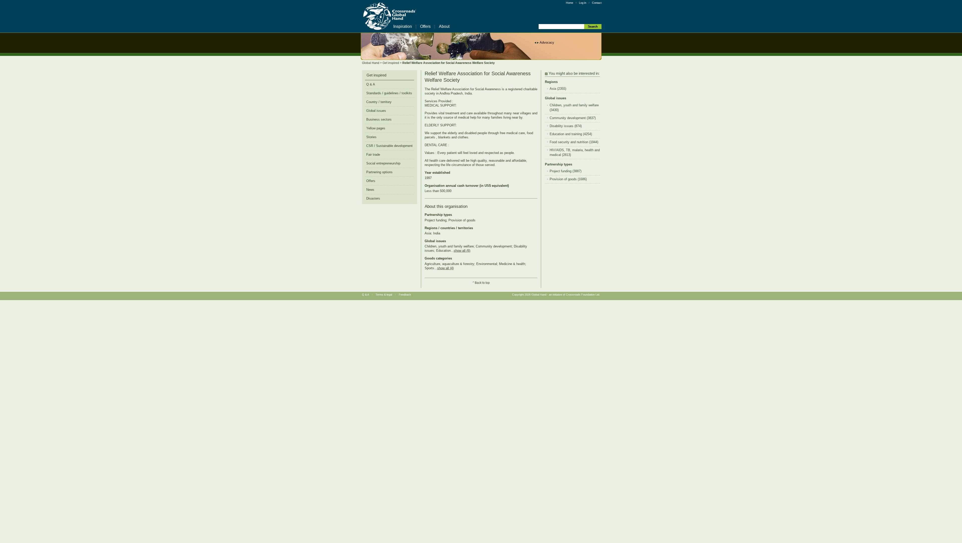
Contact (597, 2)
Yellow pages (375, 128)
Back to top (482, 283)
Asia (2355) (558, 88)
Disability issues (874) (566, 126)
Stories (371, 137)
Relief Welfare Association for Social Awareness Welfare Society (448, 63)
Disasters (373, 198)
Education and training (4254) (571, 134)
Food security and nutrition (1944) (574, 142)
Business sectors (379, 119)
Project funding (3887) (565, 171)
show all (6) (462, 250)
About (444, 26)
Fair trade (373, 154)
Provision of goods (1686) (568, 179)
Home (569, 2)
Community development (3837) (573, 118)
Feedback (405, 294)
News (370, 190)
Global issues (376, 111)
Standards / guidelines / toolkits (389, 93)
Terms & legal (384, 294)
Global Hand (371, 63)
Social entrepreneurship (383, 163)
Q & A (370, 84)
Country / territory (379, 102)
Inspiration (402, 26)
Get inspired (391, 63)
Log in (582, 2)
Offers (425, 26)
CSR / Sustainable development (389, 146)
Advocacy (547, 42)
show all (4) (445, 268)
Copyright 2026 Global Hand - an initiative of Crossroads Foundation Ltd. (556, 294)
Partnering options (379, 172)
